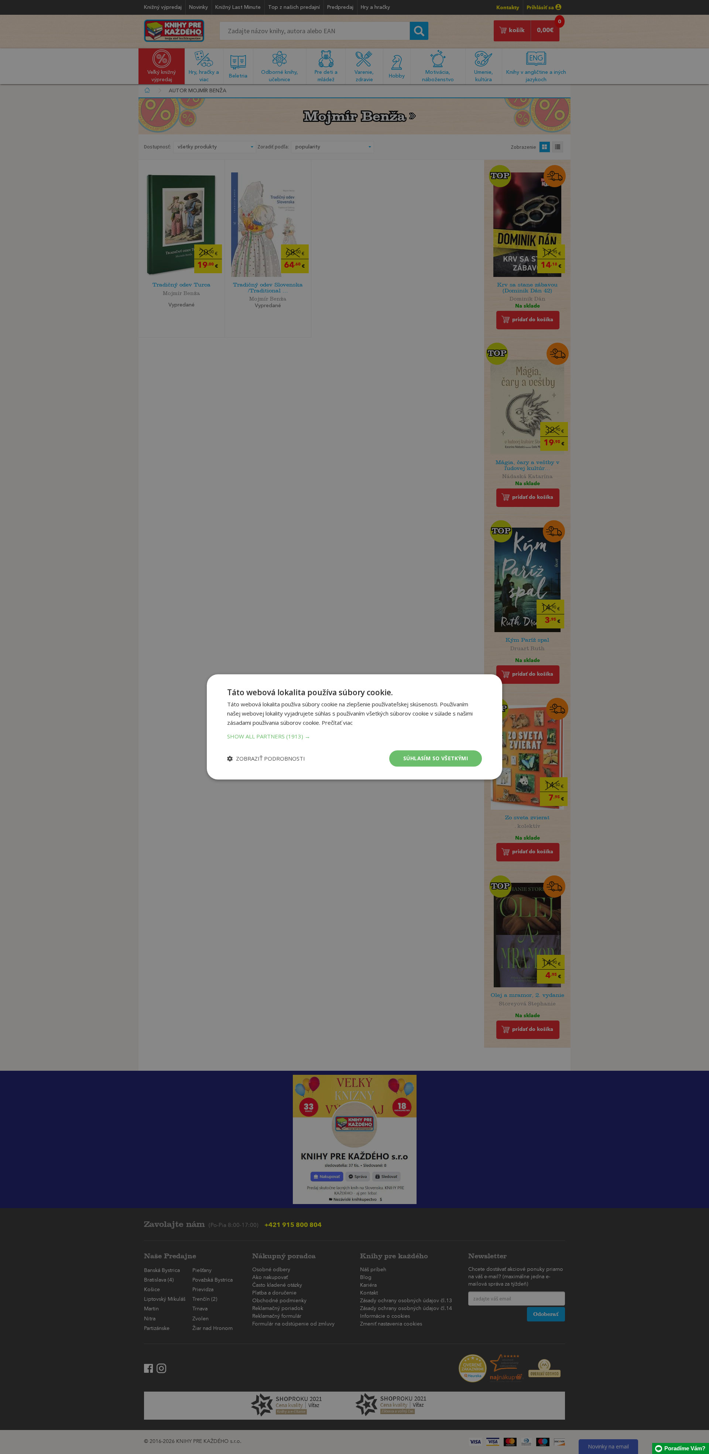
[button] (354, 736)
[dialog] (354, 726)
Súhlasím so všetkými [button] (435, 758)
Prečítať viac (337, 722)
